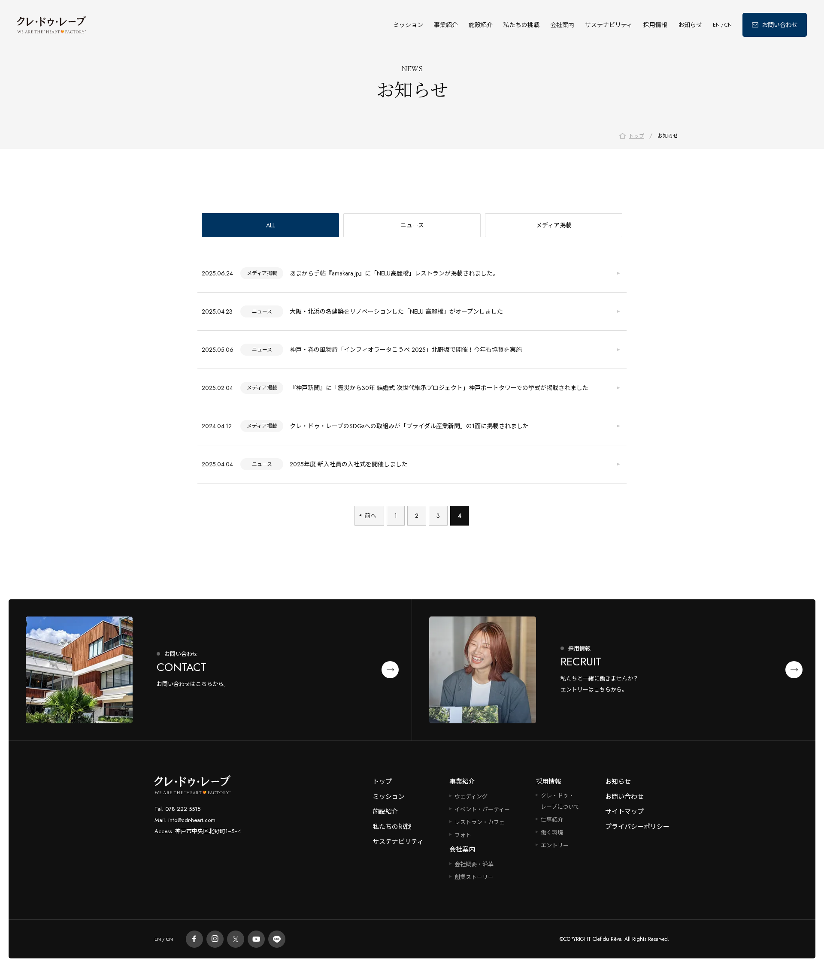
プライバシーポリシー (637, 826)
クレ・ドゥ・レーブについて (560, 801)
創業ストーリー (474, 877)
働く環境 (552, 832)
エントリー (555, 845)
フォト (462, 835)
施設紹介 (481, 25)
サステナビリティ (609, 25)
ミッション (408, 25)
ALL (270, 225)
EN (716, 25)
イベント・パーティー (482, 809)
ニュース (412, 225)
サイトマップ (624, 811)
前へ (370, 515)
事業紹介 (446, 25)
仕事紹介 (552, 820)
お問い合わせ (624, 796)
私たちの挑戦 (521, 25)
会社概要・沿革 (474, 864)
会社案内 (562, 25)
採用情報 (655, 25)
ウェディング (471, 796)
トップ (382, 781)
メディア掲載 (554, 225)
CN (728, 25)
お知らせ (690, 25)
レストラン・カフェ (479, 822)
